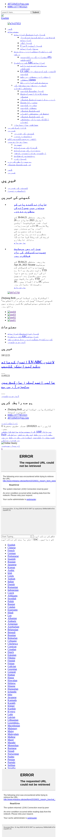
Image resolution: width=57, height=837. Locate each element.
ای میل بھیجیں (10, 445)
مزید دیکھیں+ (16, 342)
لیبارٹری (20, 158)
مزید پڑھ (20, 242)
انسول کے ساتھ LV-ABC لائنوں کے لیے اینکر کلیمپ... (27, 364)
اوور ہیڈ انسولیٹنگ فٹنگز (37, 99)
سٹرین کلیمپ (28, 105)
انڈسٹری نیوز (23, 136)
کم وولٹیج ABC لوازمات (29, 62)
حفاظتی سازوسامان (26, 125)
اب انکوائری (9, 423)
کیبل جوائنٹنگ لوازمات (29, 34)
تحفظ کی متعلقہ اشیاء (34, 113)
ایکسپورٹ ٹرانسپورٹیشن (30, 153)
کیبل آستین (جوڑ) (31, 45)
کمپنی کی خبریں (24, 133)
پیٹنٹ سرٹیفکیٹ (24, 156)
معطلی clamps (28, 79)
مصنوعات (13, 31)
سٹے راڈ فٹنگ (28, 102)
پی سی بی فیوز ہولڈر (10, 438)
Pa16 (3, 434)
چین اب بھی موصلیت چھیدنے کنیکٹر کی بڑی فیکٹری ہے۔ (30, 252)
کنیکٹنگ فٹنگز (30, 110)
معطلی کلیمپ (28, 108)
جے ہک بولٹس (25, 434)
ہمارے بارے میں (18, 141)
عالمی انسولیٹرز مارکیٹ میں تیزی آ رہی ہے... (28, 384)
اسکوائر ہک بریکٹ (20, 437)
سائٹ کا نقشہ (9, 431)
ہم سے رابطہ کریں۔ (20, 161)
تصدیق (18, 144)
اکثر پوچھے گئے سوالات (22, 139)
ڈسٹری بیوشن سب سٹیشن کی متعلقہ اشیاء (30, 86)
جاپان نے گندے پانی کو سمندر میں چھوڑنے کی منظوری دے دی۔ (30, 208)
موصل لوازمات (29, 48)
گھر (10, 28)
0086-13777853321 (17, 415)
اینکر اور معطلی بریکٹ (35, 76)
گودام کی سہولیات (25, 147)
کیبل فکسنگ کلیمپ (32, 91)
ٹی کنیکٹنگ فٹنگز (32, 116)
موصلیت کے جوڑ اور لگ (34, 82)
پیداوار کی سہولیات (27, 150)
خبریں (12, 130)
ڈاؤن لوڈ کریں (17, 127)
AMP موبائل (44, 431)
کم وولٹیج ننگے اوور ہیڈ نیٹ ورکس (30, 339)
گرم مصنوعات (27, 431)
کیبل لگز (26, 43)
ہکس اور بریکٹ (43, 434)
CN (15, 15)
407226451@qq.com (18, 4)
